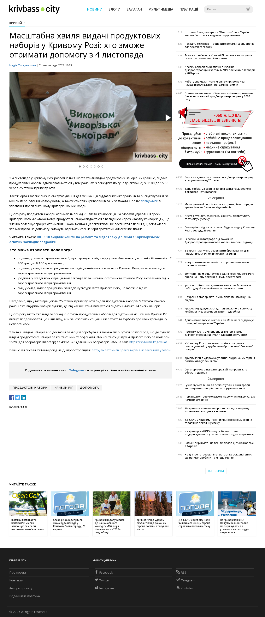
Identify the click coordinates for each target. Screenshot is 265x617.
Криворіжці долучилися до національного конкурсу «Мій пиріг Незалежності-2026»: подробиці (218, 310)
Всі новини (216, 471)
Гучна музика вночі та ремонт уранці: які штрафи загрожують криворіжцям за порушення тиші (217, 386)
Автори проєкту (21, 588)
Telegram (76, 370)
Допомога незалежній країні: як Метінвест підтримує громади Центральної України (219, 322)
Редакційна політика (24, 596)
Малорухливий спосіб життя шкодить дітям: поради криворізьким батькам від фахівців (219, 206)
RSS (183, 572)
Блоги (114, 9)
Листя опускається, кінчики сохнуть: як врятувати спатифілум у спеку (218, 217)
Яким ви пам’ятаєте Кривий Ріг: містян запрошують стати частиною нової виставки (218, 57)
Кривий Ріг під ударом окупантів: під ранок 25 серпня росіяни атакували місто (220, 359)
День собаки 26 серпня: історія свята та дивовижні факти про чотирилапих (218, 190)
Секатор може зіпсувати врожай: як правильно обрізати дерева (216, 371)
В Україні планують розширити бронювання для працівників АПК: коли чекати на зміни (217, 252)
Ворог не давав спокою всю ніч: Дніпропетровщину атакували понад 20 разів (219, 179)
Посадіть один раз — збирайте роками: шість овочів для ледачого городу (219, 45)
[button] (168, 118)
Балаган (134, 9)
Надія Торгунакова (22, 65)
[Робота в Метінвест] (216, 139)
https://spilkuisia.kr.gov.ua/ (148, 342)
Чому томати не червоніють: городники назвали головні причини (217, 264)
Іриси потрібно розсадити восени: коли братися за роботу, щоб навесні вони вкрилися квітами (218, 287)
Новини (94, 9)
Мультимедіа (160, 9)
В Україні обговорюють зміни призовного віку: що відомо (218, 298)
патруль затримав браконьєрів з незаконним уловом (131, 350)
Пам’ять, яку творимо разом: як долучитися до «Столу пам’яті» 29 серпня (220, 398)
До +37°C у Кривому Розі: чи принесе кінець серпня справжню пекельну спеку (218, 421)
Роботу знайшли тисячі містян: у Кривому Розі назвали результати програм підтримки (215, 83)
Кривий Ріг (18, 23)
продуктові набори (29, 387)
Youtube (187, 588)
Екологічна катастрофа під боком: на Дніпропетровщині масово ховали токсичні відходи (219, 240)
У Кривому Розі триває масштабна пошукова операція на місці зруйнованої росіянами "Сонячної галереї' (219, 346)
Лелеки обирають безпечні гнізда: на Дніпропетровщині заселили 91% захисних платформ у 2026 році (220, 70)
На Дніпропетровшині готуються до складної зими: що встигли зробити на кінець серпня (218, 456)
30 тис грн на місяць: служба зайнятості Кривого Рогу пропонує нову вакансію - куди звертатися (219, 275)
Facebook (106, 572)
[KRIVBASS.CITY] (34, 9)
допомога (89, 387)
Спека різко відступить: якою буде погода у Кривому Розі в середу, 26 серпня (220, 229)
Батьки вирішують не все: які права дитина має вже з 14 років (219, 444)
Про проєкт (17, 572)
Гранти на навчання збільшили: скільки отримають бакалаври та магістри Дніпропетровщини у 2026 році (219, 96)
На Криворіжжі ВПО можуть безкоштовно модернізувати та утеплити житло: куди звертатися (219, 433)
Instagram (106, 588)
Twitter (104, 580)
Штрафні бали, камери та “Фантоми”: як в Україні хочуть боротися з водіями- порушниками (217, 34)
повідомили (149, 201)
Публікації (188, 9)
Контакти (16, 580)
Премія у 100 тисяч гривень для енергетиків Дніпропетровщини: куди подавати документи (216, 333)
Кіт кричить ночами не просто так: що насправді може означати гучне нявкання (217, 410)
